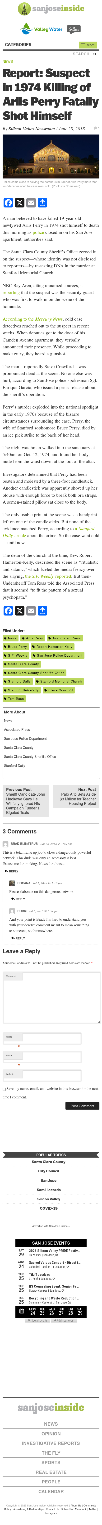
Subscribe (67, 1509)
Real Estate (51, 1472)
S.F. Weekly (18, 655)
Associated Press (67, 638)
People (51, 1481)
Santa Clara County (23, 664)
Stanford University (23, 690)
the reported (48, 576)
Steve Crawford (60, 690)
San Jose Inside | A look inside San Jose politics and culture (51, 1408)
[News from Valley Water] (51, 28)
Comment (11, 976)
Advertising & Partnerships (28, 1509)
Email (13, 1056)
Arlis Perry (34, 638)
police (38, 232)
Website (10, 1074)
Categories (18, 44)
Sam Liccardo (49, 1190)
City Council (48, 1171)
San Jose (48, 1180)
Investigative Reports (51, 1443)
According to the (33, 319)
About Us (76, 1505)
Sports (51, 1462)
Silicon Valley (48, 1199)
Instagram (51, 1513)
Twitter (92, 1509)
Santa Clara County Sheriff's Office (36, 672)
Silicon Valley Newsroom (32, 128)
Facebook (81, 1509)
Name (13, 1037)
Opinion (51, 1433)
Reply (13, 871)
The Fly (51, 1453)
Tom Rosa (16, 698)
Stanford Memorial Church (61, 681)
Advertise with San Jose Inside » (51, 1226)
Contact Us (52, 1509)
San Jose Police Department (60, 655)
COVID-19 (49, 1208)
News (8, 61)
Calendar (51, 1491)
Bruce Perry (17, 646)
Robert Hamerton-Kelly (55, 646)
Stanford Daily (19, 681)
